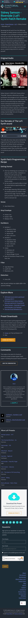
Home (2, 24)
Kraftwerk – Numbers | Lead (14, 415)
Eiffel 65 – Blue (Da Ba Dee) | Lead (15, 420)
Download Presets (8, 340)
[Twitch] (17, 403)
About (24, 573)
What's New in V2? (21, 579)
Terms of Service (18, 614)
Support (23, 588)
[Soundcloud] (11, 403)
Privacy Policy (22, 592)
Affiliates (23, 596)
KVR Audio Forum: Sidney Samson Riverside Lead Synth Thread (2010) (14, 302)
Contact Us (23, 590)
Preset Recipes (9, 24)
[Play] (2, 136)
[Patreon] (15, 403)
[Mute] (21, 136)
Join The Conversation (9, 363)
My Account (22, 575)
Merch (24, 585)
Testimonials (22, 577)
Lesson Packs (22, 581)
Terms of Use (22, 594)
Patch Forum (22, 598)
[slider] (25, 136)
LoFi (16, 24)
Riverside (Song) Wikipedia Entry (13, 309)
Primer (6, 333)
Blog (24, 583)
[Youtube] (13, 403)
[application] (14, 136)
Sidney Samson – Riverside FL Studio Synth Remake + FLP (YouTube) (15, 306)
